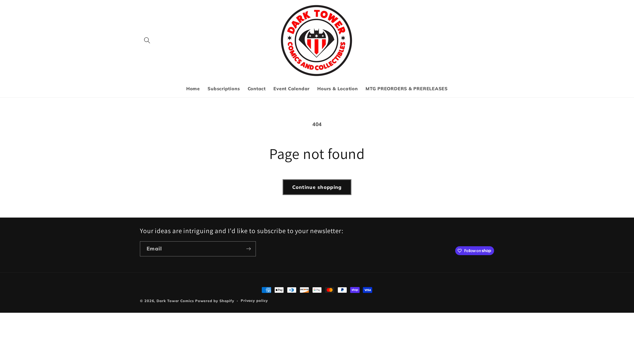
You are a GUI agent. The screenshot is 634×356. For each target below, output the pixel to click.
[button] (147, 40)
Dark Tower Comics (175, 301)
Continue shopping (317, 187)
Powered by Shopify (214, 301)
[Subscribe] (248, 248)
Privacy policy (254, 300)
